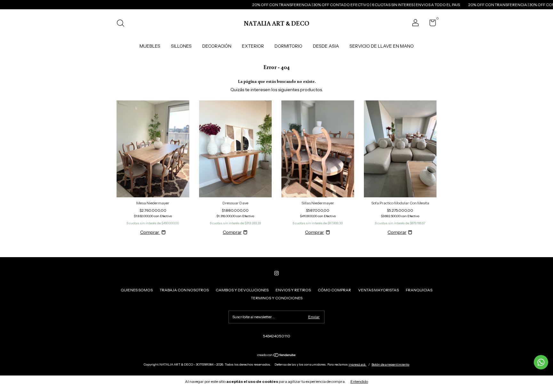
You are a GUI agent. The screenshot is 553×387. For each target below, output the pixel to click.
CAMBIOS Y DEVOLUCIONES (242, 290)
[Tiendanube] (277, 356)
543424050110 (276, 336)
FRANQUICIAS (419, 290)
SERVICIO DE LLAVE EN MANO (381, 46)
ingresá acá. (357, 364)
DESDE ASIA (326, 46)
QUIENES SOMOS (137, 290)
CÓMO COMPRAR (334, 290)
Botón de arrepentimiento (390, 364)
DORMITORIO (288, 46)
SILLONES (181, 46)
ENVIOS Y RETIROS (293, 290)
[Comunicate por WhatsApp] (541, 362)
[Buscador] (122, 23)
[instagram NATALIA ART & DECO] (276, 273)
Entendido (359, 381)
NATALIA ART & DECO (276, 23)
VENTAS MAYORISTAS (378, 290)
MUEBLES (150, 46)
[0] (430, 24)
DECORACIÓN (216, 46)
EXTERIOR (253, 46)
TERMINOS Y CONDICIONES (276, 298)
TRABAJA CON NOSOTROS (184, 290)
